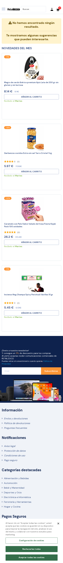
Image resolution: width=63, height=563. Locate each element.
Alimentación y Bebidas (16, 478)
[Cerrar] (58, 523)
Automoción (10, 483)
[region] (31, 541)
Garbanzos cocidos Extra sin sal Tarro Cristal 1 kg (28, 153)
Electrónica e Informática (17, 497)
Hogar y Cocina (12, 506)
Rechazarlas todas (31, 549)
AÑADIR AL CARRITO (31, 96)
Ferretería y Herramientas (17, 501)
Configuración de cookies (31, 540)
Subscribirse (51, 371)
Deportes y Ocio (13, 492)
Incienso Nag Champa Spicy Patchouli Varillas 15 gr (28, 294)
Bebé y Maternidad (14, 487)
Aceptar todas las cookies (31, 557)
